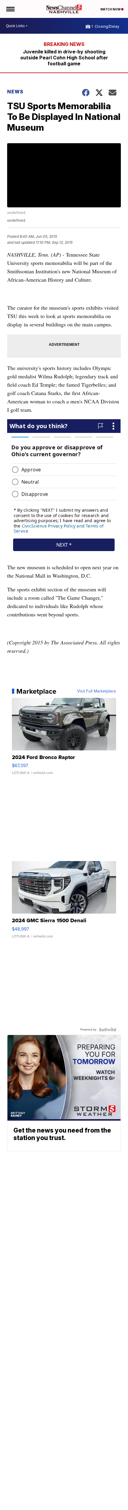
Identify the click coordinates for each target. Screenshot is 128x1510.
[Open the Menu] (9, 8)
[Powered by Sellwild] (107, 1030)
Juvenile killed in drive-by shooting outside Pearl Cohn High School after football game (64, 58)
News (15, 92)
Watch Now (110, 9)
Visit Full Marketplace (96, 691)
